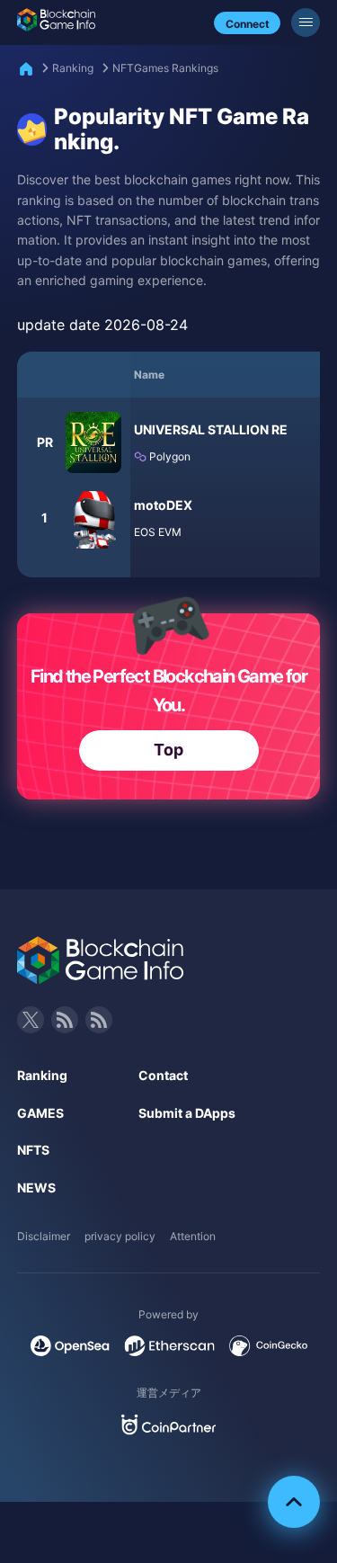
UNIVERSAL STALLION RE (211, 429)
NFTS (33, 1149)
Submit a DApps (186, 1113)
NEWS (36, 1187)
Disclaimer (43, 1236)
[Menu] (305, 22)
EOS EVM (158, 532)
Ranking (72, 68)
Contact (163, 1075)
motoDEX (163, 505)
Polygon (168, 456)
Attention (193, 1236)
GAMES (40, 1113)
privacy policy (119, 1236)
